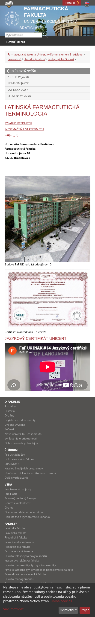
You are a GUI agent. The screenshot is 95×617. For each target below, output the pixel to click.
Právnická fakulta (16, 533)
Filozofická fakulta (16, 537)
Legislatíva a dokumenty (20, 420)
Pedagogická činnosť (61, 59)
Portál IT (70, 3)
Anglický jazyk (18, 77)
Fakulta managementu (19, 579)
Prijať (85, 610)
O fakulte (12, 402)
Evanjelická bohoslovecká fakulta (26, 574)
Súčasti (9, 429)
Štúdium (11, 450)
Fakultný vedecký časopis (21, 498)
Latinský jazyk (18, 90)
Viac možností (13, 609)
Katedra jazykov (34, 59)
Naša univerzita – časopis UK (23, 434)
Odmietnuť (68, 610)
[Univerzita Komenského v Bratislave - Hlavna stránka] (12, 18)
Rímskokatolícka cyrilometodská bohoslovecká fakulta (39, 570)
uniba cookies (61, 601)
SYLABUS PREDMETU (18, 123)
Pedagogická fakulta (17, 547)
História (10, 411)
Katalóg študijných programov (24, 468)
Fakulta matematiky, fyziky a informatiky (30, 565)
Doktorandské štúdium (19, 459)
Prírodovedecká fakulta (19, 542)
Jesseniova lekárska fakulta (22, 560)
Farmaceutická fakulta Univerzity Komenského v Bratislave (45, 54)
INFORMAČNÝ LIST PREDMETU (24, 129)
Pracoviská (14, 59)
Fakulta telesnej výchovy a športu (26, 556)
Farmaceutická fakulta (19, 551)
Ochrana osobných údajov (21, 443)
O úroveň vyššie (24, 71)
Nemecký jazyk (18, 83)
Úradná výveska (15, 425)
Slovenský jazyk (19, 96)
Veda (8, 484)
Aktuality (10, 406)
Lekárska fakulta (15, 528)
